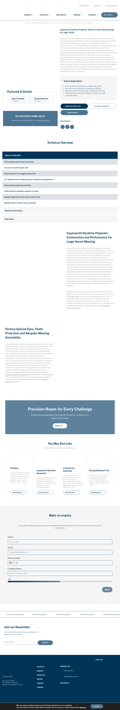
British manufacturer (63, 614)
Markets (28, 15)
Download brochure (73, 106)
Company (92, 15)
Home (28, 23)
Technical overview (101, 106)
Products (44, 15)
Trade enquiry (72, 112)
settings (82, 707)
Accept (97, 706)
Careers (40, 687)
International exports (39, 614)
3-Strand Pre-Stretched (69, 469)
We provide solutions (87, 614)
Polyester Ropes (42, 23)
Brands (77, 15)
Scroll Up (99, 659)
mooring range (74, 296)
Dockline (14, 468)
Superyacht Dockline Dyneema (15, 374)
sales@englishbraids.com (71, 676)
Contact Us (97, 5)
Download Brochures (111, 5)
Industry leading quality (111, 614)
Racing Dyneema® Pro (99, 470)
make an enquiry (43, 120)
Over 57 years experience (15, 614)
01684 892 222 (30, 120)
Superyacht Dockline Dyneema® (46, 472)
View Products (17, 492)
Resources (61, 15)
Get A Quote (108, 15)
